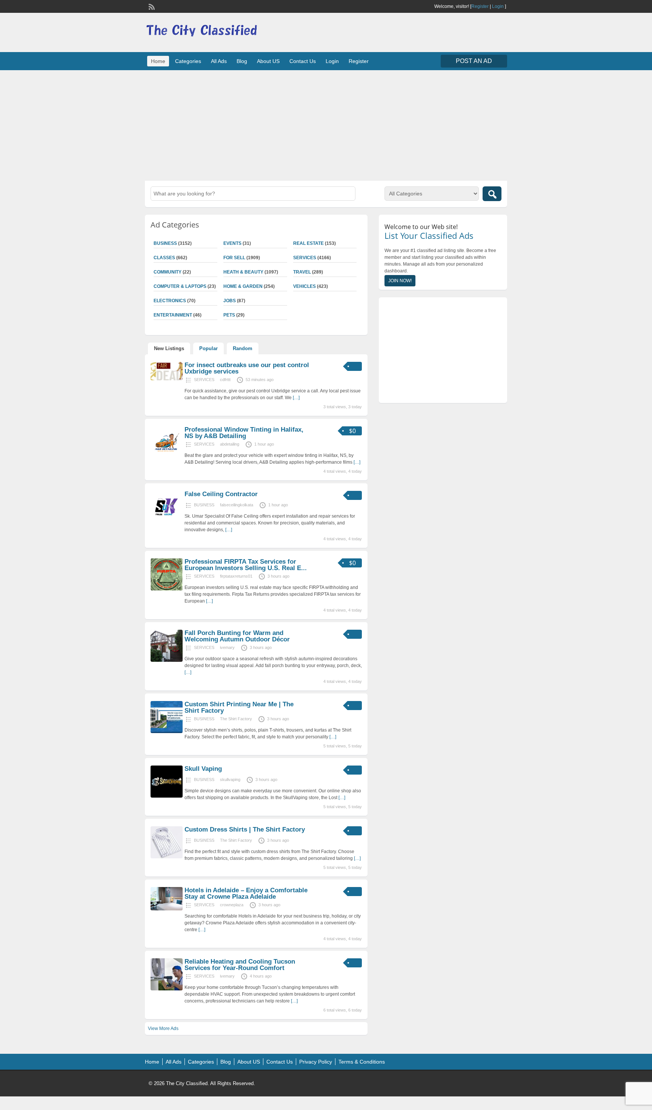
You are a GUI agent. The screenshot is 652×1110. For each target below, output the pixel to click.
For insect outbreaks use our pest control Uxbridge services (247, 368)
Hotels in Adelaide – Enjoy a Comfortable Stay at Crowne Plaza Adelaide (246, 893)
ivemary (227, 647)
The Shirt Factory (236, 718)
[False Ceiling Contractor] (167, 521)
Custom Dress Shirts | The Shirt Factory (245, 829)
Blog (242, 61)
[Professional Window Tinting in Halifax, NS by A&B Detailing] (167, 457)
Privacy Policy (315, 1062)
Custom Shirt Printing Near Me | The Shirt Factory (239, 707)
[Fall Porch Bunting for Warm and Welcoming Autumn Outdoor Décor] (167, 660)
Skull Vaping (203, 768)
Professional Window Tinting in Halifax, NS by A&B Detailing (244, 433)
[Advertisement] (326, 124)
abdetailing (229, 444)
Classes (164, 257)
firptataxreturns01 (236, 576)
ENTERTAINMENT (173, 315)
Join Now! (400, 280)
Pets (229, 315)
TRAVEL (302, 272)
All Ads (219, 61)
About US (268, 61)
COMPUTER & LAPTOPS (180, 286)
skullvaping (230, 779)
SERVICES (304, 257)
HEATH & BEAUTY (243, 272)
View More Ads (163, 1028)
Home (158, 61)
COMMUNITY (167, 272)
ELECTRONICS (170, 300)
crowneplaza (231, 904)
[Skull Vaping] (167, 796)
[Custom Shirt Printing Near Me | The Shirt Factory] (167, 731)
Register (480, 6)
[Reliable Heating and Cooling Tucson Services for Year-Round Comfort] (167, 989)
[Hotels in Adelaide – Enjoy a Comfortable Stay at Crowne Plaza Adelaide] (167, 909)
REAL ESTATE (308, 243)
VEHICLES (304, 286)
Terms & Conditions (361, 1062)
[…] (296, 397)
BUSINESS (165, 243)
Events (232, 243)
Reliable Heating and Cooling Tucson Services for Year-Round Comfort (240, 965)
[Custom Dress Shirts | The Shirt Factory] (167, 856)
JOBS (229, 300)
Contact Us (302, 61)
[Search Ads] (492, 193)
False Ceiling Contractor (221, 494)
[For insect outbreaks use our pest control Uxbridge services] (167, 378)
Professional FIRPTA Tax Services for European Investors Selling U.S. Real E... (246, 565)
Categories (188, 61)
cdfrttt (225, 379)
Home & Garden (243, 286)
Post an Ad (474, 61)
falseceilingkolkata (236, 505)
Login (498, 6)
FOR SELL (234, 257)
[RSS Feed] (151, 6)
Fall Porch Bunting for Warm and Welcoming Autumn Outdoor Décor (237, 636)
